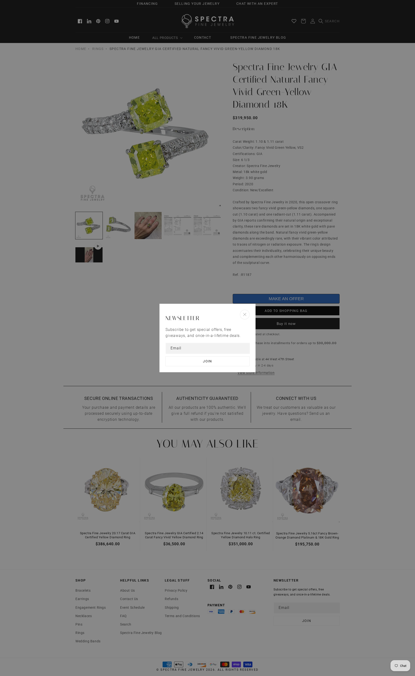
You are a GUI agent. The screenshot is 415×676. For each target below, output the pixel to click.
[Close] (245, 314)
